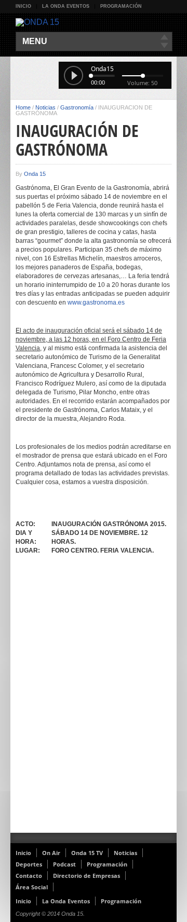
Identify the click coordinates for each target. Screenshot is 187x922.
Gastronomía (77, 107)
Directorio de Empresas (86, 875)
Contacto (29, 875)
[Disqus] (93, 698)
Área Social (32, 887)
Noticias (45, 107)
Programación (121, 6)
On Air (51, 853)
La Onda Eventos (65, 6)
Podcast (64, 864)
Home (23, 107)
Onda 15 (35, 174)
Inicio (23, 6)
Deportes (29, 864)
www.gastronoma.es (96, 302)
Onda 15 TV (87, 853)
